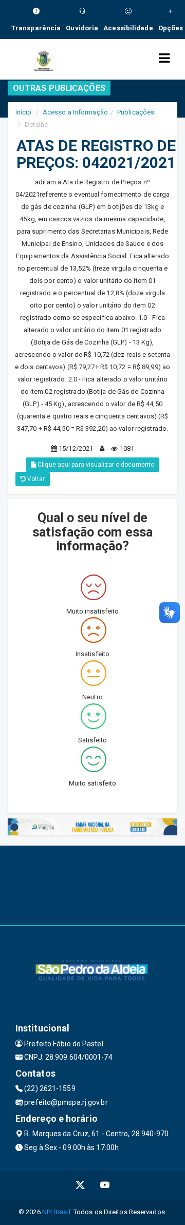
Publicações (135, 112)
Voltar (35, 479)
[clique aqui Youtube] (105, 1185)
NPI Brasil (56, 1212)
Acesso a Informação (75, 112)
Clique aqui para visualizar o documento (95, 464)
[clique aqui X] (80, 1185)
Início (23, 112)
